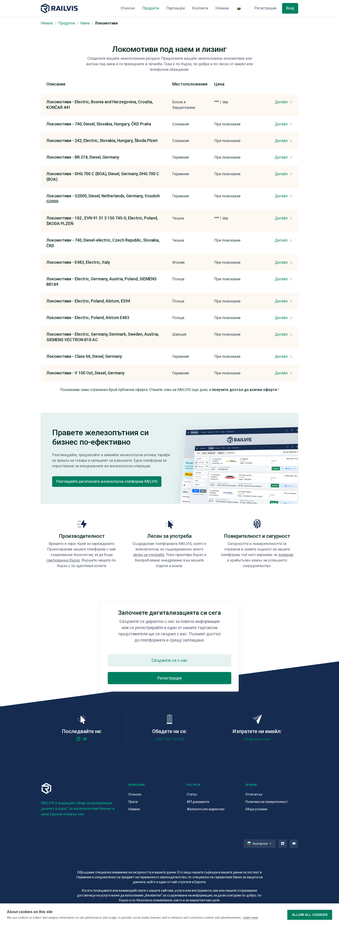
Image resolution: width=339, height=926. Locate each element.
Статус (192, 794)
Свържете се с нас (169, 660)
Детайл (281, 102)
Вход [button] (290, 8)
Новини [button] (222, 8)
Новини (134, 809)
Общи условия (256, 809)
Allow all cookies (309, 915)
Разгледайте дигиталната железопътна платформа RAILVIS (107, 481)
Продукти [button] (150, 8)
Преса (133, 802)
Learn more (250, 917)
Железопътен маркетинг (206, 809)
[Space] (59, 8)
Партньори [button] (175, 8)
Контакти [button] (200, 8)
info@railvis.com (257, 739)
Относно (134, 794)
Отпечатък (253, 794)
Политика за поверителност (266, 802)
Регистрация (170, 678)
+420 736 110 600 (169, 739)
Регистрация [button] (265, 8)
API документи (198, 802)
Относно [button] (128, 8)
